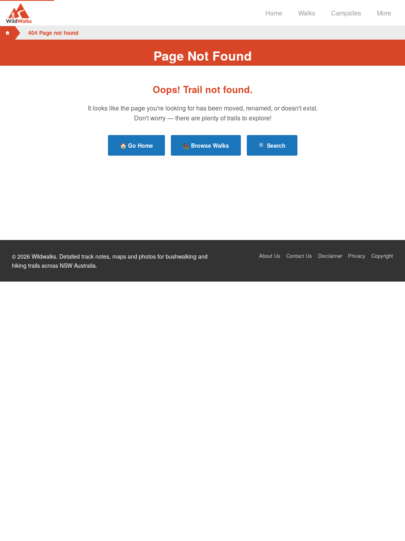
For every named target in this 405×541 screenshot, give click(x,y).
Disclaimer (330, 255)
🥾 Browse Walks (206, 145)
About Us (269, 255)
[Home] (7, 33)
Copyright (382, 255)
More (384, 12)
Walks (306, 12)
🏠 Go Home (136, 145)
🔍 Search (272, 145)
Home (273, 12)
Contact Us (299, 255)
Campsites (346, 12)
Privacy (356, 255)
